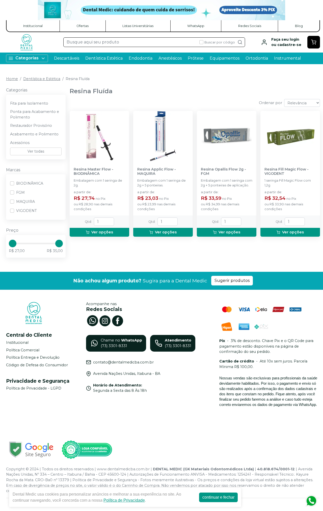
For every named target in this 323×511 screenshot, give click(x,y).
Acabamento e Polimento (34, 134)
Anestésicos (170, 58)
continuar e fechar (218, 497)
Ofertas (82, 26)
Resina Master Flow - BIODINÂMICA (93, 171)
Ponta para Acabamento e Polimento (34, 114)
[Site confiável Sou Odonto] (87, 449)
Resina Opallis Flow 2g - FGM (223, 171)
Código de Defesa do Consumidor (37, 365)
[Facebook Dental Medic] (117, 320)
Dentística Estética (104, 58)
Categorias (27, 58)
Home (12, 79)
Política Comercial (22, 350)
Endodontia (140, 58)
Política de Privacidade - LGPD (33, 388)
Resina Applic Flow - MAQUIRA (156, 171)
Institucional (33, 26)
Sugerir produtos (232, 280)
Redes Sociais (249, 26)
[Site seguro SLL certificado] (31, 449)
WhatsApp (195, 26)
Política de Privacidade (124, 500)
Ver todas (36, 151)
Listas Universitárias (137, 26)
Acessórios (20, 142)
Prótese (196, 58)
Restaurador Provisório (31, 125)
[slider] (12, 243)
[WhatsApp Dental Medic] (92, 320)
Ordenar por (270, 103)
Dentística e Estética (41, 79)
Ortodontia (257, 58)
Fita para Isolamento (29, 103)
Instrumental (287, 58)
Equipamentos (224, 58)
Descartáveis (66, 58)
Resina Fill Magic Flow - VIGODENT (286, 171)
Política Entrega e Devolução (33, 357)
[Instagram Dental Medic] (105, 320)
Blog (299, 26)
